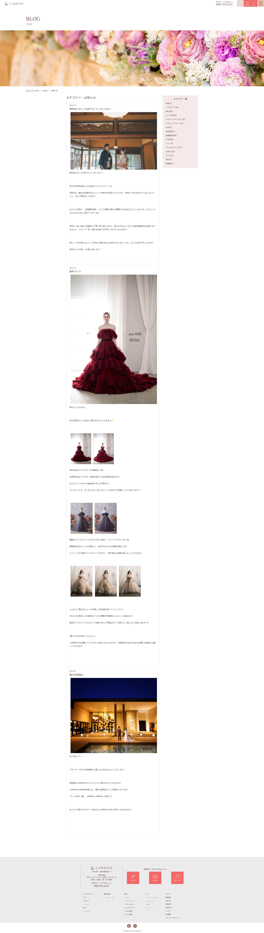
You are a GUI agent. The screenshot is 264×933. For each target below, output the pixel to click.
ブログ (45, 90)
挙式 (84, 908)
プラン (85, 897)
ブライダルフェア (88, 894)
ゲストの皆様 (128, 914)
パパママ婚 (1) (171, 115)
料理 (125, 894)
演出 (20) (169, 111)
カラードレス (150, 901)
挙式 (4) (168, 159)
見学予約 (168, 901)
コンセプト (86, 901)
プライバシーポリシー (172, 917)
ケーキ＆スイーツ (131, 901)
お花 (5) (168, 127)
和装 (148, 904)
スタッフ (87, 904)
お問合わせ (169, 907)
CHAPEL (87, 911)
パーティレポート (129, 904)
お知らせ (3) (170, 151)
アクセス (168, 911)
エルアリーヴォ (110, 897)
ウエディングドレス (152, 897)
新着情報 (168, 897)
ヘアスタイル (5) (172, 107)
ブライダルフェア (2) (173, 147)
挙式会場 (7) (170, 131)
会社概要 (168, 914)
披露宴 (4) (169, 163)
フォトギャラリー (129, 908)
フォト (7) (169, 143)
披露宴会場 (107, 894)
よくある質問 (128, 911)
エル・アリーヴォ (14, 4)
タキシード (150, 908)
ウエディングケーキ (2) (174, 123)
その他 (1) (169, 139)
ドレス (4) (169, 155)
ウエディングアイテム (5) (175, 119)
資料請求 (168, 904)
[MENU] (260, 3)
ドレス (147, 894)
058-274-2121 (224, 4)
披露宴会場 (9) (171, 135)
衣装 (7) (168, 103)
